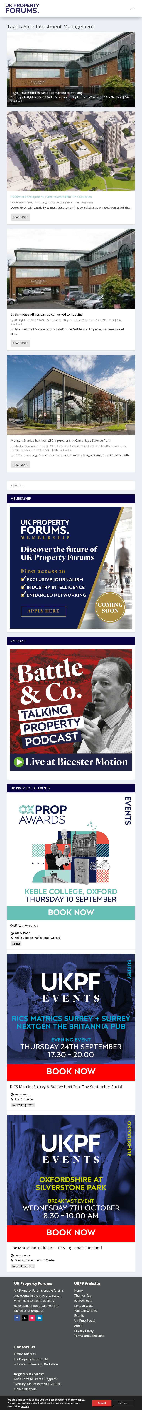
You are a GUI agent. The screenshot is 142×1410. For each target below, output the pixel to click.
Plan (113, 97)
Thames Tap (83, 1295)
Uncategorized (65, 202)
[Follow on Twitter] (25, 1318)
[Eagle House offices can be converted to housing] (71, 269)
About (78, 1326)
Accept (102, 1403)
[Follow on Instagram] (32, 1318)
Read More (20, 217)
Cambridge (63, 446)
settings (25, 1406)
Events (79, 1315)
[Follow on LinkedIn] (39, 1318)
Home (78, 1290)
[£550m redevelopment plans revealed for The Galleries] (71, 151)
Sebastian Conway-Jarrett (27, 202)
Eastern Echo (120, 446)
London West (89, 97)
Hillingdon (75, 97)
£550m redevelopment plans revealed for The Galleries (51, 197)
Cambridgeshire (78, 446)
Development (62, 97)
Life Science (17, 450)
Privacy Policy (84, 1331)
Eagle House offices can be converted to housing (47, 93)
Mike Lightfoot (29, 97)
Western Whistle (85, 1310)
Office (107, 97)
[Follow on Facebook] (17, 1318)
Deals (109, 446)
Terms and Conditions (89, 1336)
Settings (123, 1403)
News (99, 97)
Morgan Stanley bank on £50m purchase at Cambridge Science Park (61, 441)
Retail (119, 97)
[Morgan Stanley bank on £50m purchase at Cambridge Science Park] (71, 395)
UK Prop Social (84, 1320)
